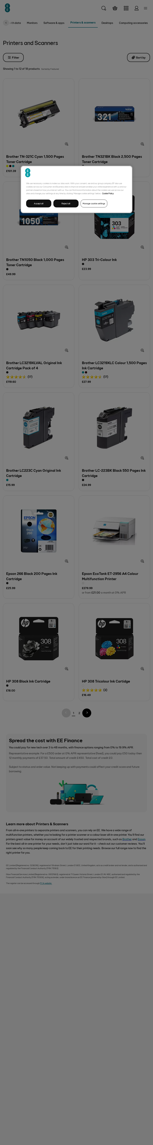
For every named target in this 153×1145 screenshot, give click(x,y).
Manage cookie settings (94, 203)
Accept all (38, 203)
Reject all (66, 203)
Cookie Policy (108, 193)
